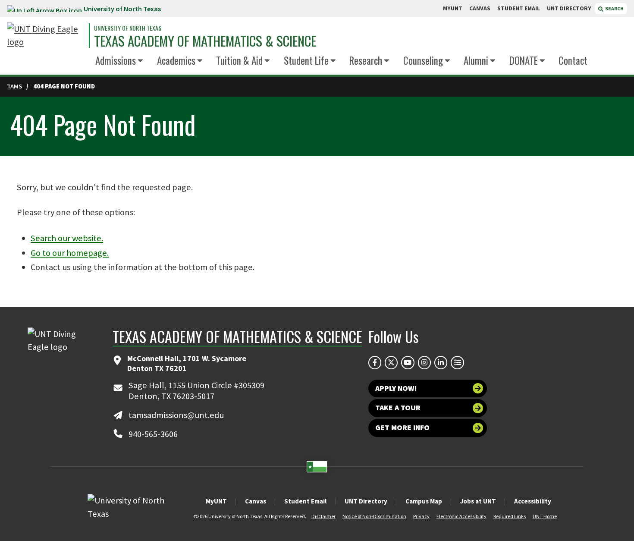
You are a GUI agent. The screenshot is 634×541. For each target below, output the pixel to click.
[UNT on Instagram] (424, 362)
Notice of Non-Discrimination (374, 516)
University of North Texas (122, 8)
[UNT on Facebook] (374, 362)
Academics (176, 60)
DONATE (523, 60)
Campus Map (423, 501)
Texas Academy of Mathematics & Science (205, 40)
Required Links (509, 516)
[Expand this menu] (140, 61)
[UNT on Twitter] (391, 362)
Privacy (421, 516)
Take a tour (398, 407)
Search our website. (67, 238)
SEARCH (614, 8)
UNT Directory (366, 501)
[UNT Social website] (457, 362)
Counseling (423, 60)
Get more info (402, 427)
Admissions (115, 60)
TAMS (14, 86)
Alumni (476, 60)
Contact (573, 60)
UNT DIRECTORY (569, 8)
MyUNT (216, 501)
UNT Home (545, 516)
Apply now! (396, 388)
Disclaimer (323, 516)
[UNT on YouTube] (407, 362)
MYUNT (452, 8)
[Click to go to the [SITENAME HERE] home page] (46, 35)
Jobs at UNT (478, 501)
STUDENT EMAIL (518, 8)
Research (365, 60)
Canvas (255, 501)
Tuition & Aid (239, 60)
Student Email (305, 501)
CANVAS (479, 8)
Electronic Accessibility (461, 516)
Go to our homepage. (70, 252)
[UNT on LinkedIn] (440, 362)
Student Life (306, 60)
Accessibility (532, 501)
